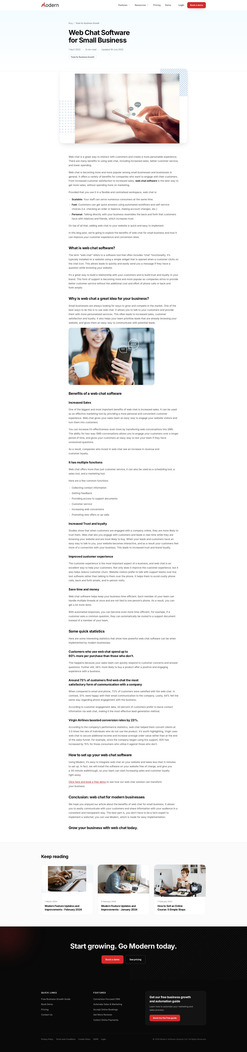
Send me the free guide (165, 1018)
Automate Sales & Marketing (107, 1004)
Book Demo (47, 1004)
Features (122, 5)
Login (181, 5)
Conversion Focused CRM (106, 999)
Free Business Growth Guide (55, 999)
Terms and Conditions (65, 1039)
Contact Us (46, 1014)
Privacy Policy (47, 1039)
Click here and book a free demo (87, 782)
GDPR (95, 1039)
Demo (168, 5)
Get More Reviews (102, 1014)
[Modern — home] (50, 5)
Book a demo (196, 5)
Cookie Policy (84, 1039)
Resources (140, 5)
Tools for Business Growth (82, 57)
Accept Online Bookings (105, 1009)
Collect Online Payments (105, 1020)
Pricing (157, 5)
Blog (71, 23)
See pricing (135, 959)
